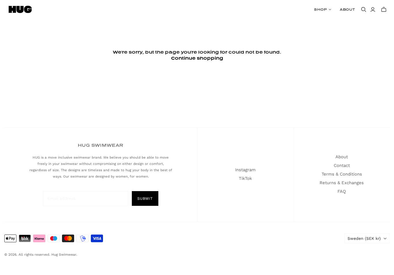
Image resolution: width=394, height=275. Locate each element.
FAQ (341, 191)
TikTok (245, 178)
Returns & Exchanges (342, 182)
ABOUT (347, 9)
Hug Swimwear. (64, 255)
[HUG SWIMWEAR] (20, 9)
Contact (342, 165)
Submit (145, 198)
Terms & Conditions (342, 174)
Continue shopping (197, 58)
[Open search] (363, 9)
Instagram (245, 169)
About (341, 156)
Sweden (364, 238)
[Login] (373, 9)
